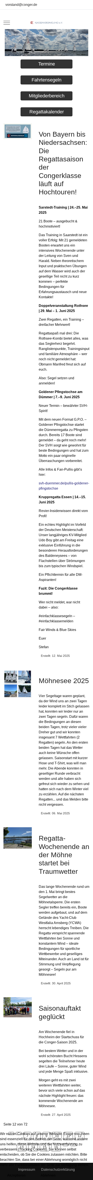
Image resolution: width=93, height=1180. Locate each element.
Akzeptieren (16, 1175)
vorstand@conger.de (21, 4)
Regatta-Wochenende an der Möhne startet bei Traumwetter (64, 854)
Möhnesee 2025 (64, 681)
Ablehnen (48, 1175)
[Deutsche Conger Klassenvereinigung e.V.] (46, 22)
